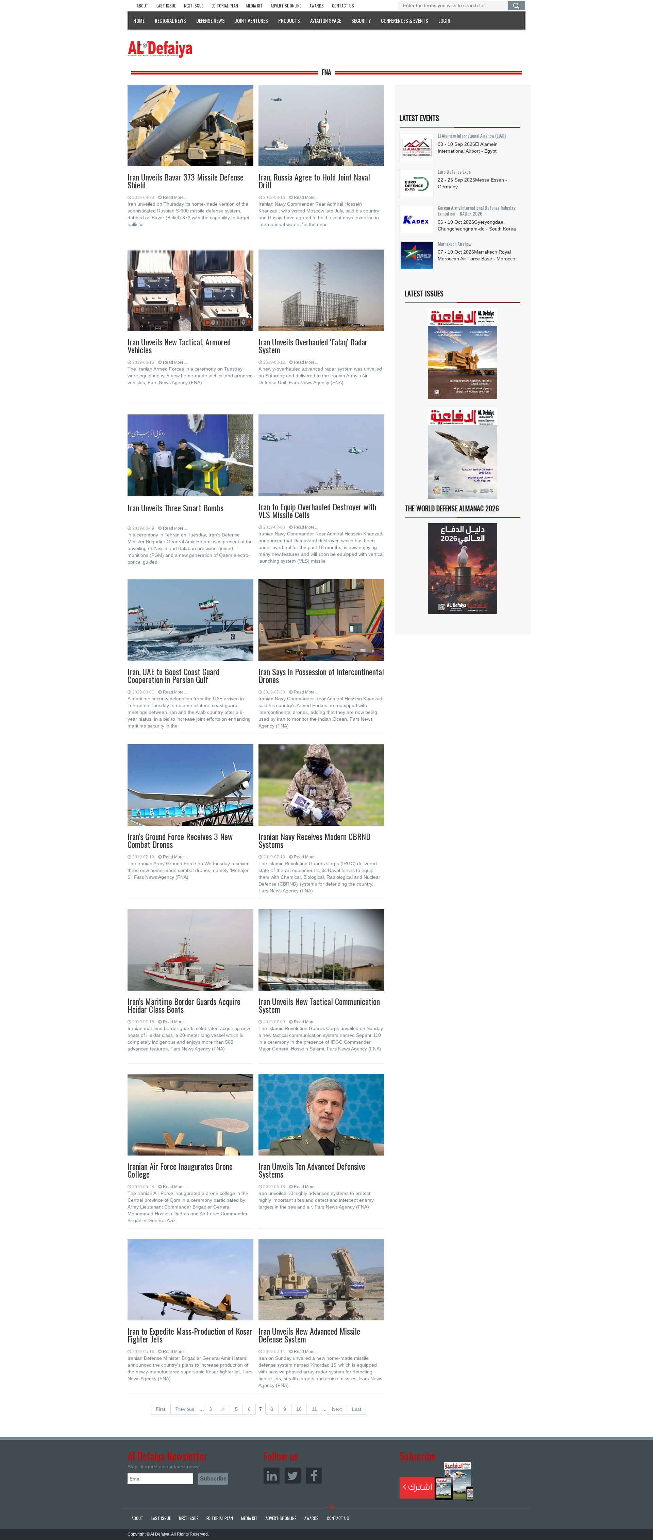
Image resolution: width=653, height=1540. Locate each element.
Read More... (175, 197)
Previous (184, 1409)
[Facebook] (314, 1476)
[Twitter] (293, 1476)
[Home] (160, 49)
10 (299, 1409)
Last (356, 1409)
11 (314, 1409)
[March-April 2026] (462, 356)
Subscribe (436, 1481)
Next (337, 1409)
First (160, 1409)
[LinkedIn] (272, 1476)
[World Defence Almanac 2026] (462, 568)
